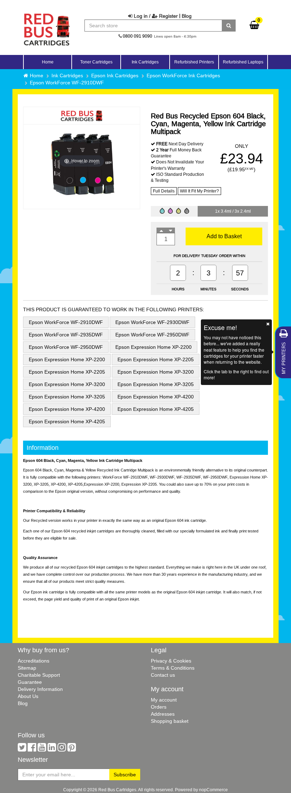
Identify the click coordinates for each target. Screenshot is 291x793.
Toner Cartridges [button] (96, 62)
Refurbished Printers (194, 62)
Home (48, 62)
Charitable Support (39, 675)
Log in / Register (155, 16)
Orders (158, 707)
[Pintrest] (71, 749)
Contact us (163, 675)
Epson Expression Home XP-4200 (155, 397)
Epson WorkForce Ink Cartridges (183, 75)
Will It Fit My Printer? (199, 191)
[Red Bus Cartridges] (47, 16)
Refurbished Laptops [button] (243, 62)
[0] (254, 26)
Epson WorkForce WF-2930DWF (152, 322)
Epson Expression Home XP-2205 (155, 359)
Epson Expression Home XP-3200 (155, 372)
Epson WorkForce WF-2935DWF (66, 334)
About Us (28, 696)
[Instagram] (61, 749)
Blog (187, 16)
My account (164, 700)
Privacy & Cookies (171, 661)
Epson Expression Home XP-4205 (155, 409)
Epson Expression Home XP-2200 (153, 347)
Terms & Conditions (172, 668)
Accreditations (33, 661)
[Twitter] (22, 749)
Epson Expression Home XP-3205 (155, 384)
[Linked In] (52, 749)
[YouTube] (42, 749)
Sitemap (27, 668)
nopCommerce (213, 789)
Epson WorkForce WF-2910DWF (67, 82)
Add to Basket (224, 236)
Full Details (164, 191)
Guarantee (30, 682)
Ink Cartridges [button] (145, 62)
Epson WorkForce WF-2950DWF (152, 334)
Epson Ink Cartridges (114, 75)
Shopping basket (169, 721)
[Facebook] (32, 749)
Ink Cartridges (67, 75)
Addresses (163, 714)
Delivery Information (40, 689)
